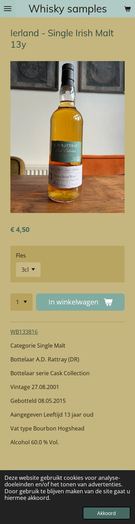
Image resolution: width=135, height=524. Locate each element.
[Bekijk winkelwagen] (127, 8)
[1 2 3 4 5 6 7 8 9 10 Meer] (21, 302)
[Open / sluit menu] (7, 8)
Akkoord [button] (106, 513)
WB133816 (24, 332)
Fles (21, 255)
